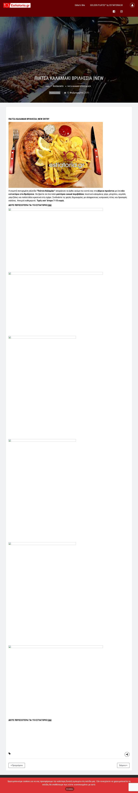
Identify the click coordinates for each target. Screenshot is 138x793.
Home (47, 86)
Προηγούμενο (17, 765)
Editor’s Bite (80, 5)
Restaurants (58, 86)
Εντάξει (69, 789)
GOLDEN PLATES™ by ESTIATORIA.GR (106, 5)
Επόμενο (122, 765)
